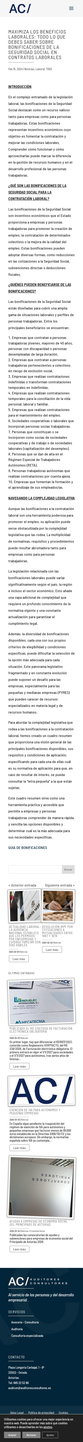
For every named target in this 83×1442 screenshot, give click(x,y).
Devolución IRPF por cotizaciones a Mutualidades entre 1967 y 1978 (57, 931)
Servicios (16, 1312)
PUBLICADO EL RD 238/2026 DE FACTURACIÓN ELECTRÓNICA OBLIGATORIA (41, 1030)
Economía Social (37, 1231)
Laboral (40, 69)
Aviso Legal (17, 1412)
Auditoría (17, 1329)
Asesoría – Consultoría (25, 1322)
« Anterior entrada (22, 885)
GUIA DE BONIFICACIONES (27, 847)
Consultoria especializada (27, 1335)
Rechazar (31, 1434)
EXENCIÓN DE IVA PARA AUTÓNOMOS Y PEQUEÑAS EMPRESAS (35, 1111)
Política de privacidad (41, 1412)
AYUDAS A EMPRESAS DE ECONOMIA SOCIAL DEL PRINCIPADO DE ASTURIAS (39, 1223)
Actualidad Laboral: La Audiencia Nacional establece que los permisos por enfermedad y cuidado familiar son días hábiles (25, 936)
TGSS (49, 69)
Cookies (63, 1412)
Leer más (19, 959)
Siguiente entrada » (60, 885)
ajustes (47, 1427)
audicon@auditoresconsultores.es (29, 1388)
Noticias (29, 69)
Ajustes (50, 1434)
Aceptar (12, 1434)
